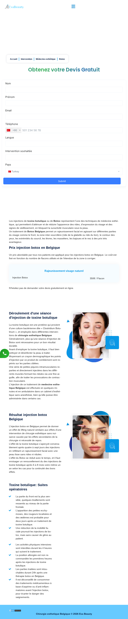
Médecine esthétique (46, 59)
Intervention (26, 59)
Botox (62, 59)
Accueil (13, 59)
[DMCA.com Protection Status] (15, 610)
